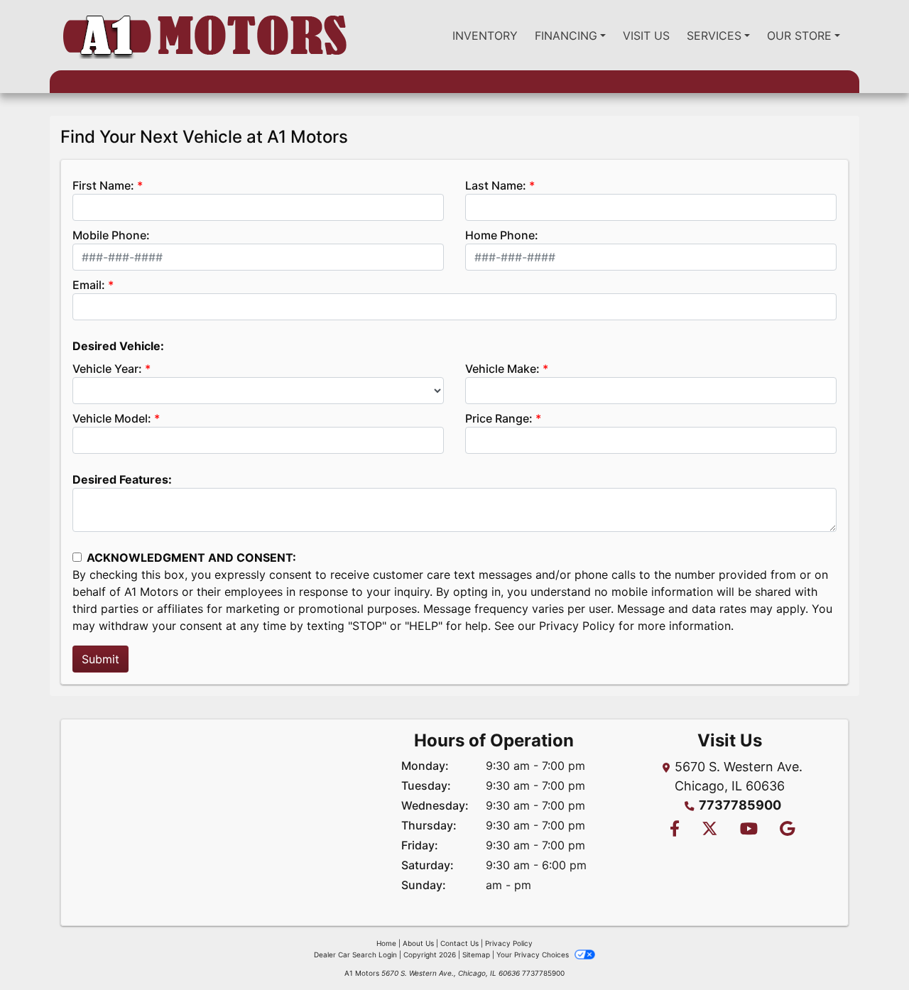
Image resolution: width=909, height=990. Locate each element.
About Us (418, 943)
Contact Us (459, 943)
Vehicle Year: (107, 368)
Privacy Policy (577, 626)
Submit (100, 659)
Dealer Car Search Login (355, 954)
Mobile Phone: (111, 235)
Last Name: (495, 185)
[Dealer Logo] (204, 35)
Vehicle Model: (111, 418)
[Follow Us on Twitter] (709, 829)
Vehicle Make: (502, 368)
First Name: (103, 185)
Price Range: (499, 418)
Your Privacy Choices (533, 954)
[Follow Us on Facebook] (674, 829)
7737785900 (740, 805)
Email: (88, 285)
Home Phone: (501, 235)
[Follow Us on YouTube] (748, 829)
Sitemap (476, 954)
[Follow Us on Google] (785, 829)
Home (386, 943)
